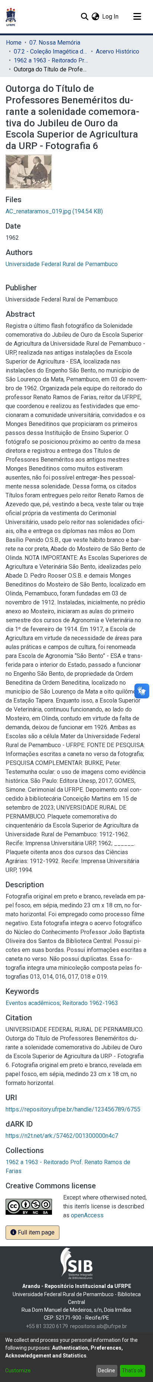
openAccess (87, 1215)
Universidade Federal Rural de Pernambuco (62, 264)
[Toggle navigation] (137, 17)
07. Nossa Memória (54, 42)
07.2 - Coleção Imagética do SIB (51, 51)
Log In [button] (110, 16)
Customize (18, 1370)
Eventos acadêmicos (33, 1003)
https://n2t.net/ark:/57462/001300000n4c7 (62, 1135)
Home (14, 42)
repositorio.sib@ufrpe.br (98, 1326)
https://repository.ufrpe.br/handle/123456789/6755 (73, 1109)
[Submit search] (84, 16)
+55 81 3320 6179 (47, 1326)
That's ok (132, 1370)
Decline (106, 1370)
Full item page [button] (35, 1232)
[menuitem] (95, 16)
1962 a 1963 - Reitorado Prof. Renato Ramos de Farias (51, 60)
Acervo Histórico (117, 51)
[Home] (11, 16)
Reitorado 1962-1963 (90, 1003)
